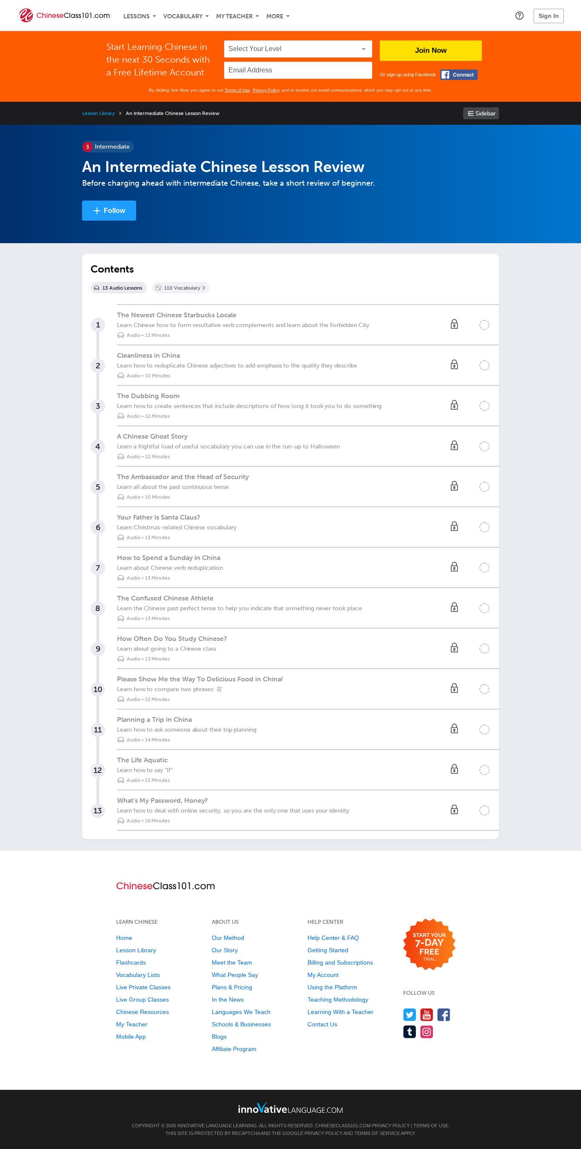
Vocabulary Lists (138, 974)
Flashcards (131, 962)
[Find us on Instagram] (426, 1031)
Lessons (136, 16)
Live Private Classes (143, 987)
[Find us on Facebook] (443, 1014)
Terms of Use (237, 90)
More (274, 16)
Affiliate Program (234, 1049)
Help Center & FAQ (333, 937)
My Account (323, 974)
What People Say (235, 974)
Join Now (431, 50)
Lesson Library (98, 113)
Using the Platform (332, 987)
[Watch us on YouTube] (426, 1014)
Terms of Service (377, 1133)
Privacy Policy (266, 90)
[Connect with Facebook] (458, 75)
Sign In (548, 15)
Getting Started (328, 950)
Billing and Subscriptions (340, 962)
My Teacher (234, 16)
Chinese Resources (142, 1011)
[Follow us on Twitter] (409, 1014)
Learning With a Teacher (340, 1011)
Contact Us (322, 1024)
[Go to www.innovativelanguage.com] (290, 1107)
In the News (228, 999)
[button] (519, 15)
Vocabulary (182, 16)
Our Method (228, 937)
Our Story (225, 950)
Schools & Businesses (241, 1024)
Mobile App (131, 1036)
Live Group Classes (142, 999)
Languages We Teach (241, 1011)
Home (124, 937)
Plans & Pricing (232, 987)
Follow (114, 210)
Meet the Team (232, 962)
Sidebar (486, 113)
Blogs (219, 1036)
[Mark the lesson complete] (484, 325)
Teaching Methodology (338, 999)
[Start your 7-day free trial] (429, 945)
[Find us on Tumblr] (409, 1031)
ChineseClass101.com (342, 1125)
